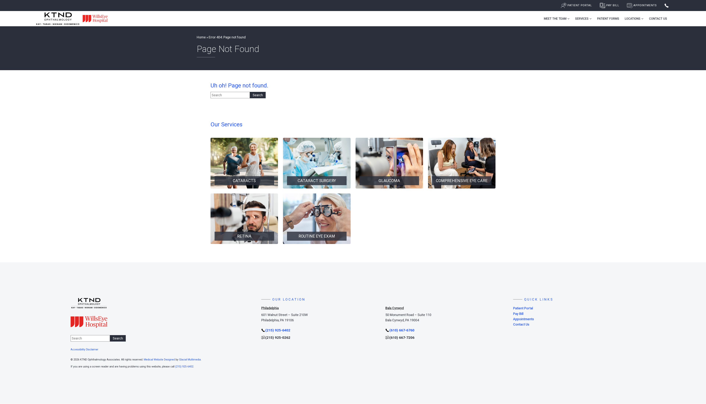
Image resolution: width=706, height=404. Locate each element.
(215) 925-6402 (184, 366)
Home (201, 37)
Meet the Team (555, 18)
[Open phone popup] (666, 5)
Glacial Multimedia (190, 359)
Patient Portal (523, 308)
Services (582, 18)
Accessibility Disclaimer (84, 349)
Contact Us (658, 18)
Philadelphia (270, 308)
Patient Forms (608, 18)
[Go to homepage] (72, 18)
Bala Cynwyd (394, 308)
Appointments (523, 319)
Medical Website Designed (159, 359)
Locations (632, 18)
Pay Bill (518, 314)
